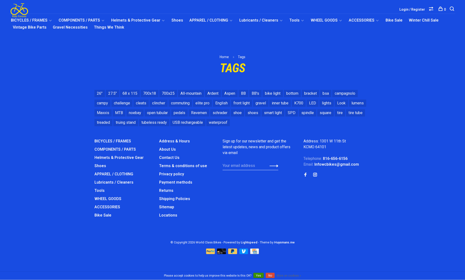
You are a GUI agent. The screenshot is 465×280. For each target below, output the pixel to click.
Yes (258, 275)
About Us (167, 149)
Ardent (212, 93)
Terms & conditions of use (183, 165)
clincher (158, 103)
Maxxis (103, 112)
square (325, 112)
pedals (179, 112)
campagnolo (345, 93)
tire (340, 112)
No (270, 275)
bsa (326, 93)
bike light (272, 93)
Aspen (229, 93)
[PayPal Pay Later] (233, 252)
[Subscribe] (272, 165)
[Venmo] (244, 252)
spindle (307, 112)
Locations (168, 215)
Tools (294, 20)
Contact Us (169, 157)
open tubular (157, 112)
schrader (220, 112)
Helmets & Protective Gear (135, 20)
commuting (180, 103)
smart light (273, 112)
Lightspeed (249, 242)
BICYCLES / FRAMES (29, 20)
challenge (122, 103)
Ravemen (199, 112)
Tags (241, 57)
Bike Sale (394, 20)
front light (241, 103)
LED (312, 103)
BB (243, 93)
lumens (357, 103)
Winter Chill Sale (424, 20)
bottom (292, 93)
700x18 (149, 93)
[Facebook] (305, 175)
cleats (141, 103)
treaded (103, 122)
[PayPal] (211, 252)
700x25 (168, 93)
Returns (166, 190)
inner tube (280, 103)
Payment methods (175, 182)
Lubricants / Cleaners (258, 20)
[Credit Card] (254, 252)
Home (224, 57)
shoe (237, 112)
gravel (261, 103)
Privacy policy (171, 174)
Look (341, 103)
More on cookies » (289, 275)
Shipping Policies (174, 198)
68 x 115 (130, 93)
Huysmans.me (284, 242)
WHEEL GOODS (324, 20)
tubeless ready (154, 122)
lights (326, 103)
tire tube (356, 112)
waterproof (218, 122)
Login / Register (412, 9)
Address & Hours (174, 141)
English (221, 103)
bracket (310, 93)
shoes (253, 112)
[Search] (452, 9)
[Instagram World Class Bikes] (315, 175)
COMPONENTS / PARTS (79, 20)
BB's (255, 93)
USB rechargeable (188, 122)
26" (99, 93)
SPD (291, 112)
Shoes (177, 20)
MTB (119, 112)
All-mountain (191, 93)
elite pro (202, 103)
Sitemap (166, 207)
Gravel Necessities (70, 27)
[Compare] (431, 9)
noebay (135, 112)
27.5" (112, 93)
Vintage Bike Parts (29, 27)
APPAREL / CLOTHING (208, 20)
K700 (298, 103)
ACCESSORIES (361, 20)
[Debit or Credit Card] (222, 252)
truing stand (126, 122)
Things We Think (109, 27)
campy (102, 103)
